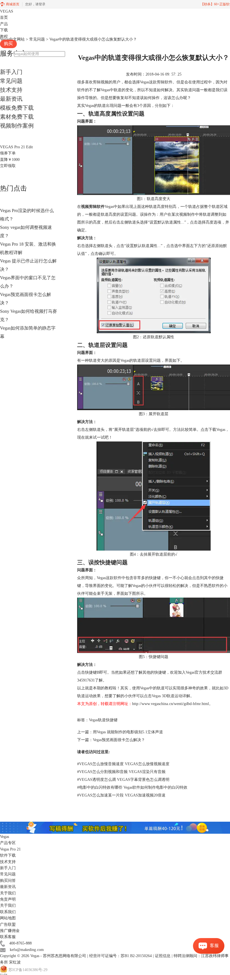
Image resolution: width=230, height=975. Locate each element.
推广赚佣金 (10, 931)
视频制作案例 (17, 126)
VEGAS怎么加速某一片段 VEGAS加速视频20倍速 (121, 795)
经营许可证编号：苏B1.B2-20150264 (120, 956)
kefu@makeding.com (27, 950)
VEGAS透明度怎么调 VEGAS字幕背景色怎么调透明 (123, 779)
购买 (8, 43)
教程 (4, 36)
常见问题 (11, 81)
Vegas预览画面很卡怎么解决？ (119, 740)
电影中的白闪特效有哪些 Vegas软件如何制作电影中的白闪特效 (132, 787)
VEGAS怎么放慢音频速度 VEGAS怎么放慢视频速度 (123, 764)
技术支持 (11, 90)
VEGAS (6, 11)
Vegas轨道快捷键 (103, 720)
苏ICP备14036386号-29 (27, 970)
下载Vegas (216, 429)
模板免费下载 (17, 108)
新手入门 (11, 72)
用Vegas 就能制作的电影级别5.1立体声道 (128, 732)
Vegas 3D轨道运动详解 (171, 696)
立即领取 (8, 166)
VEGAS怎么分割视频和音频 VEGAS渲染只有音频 (121, 772)
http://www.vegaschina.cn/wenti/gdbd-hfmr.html (170, 704)
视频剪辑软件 (93, 207)
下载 (4, 30)
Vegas (34, 956)
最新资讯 (11, 99)
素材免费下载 (17, 117)
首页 (4, 17)
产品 (4, 24)
